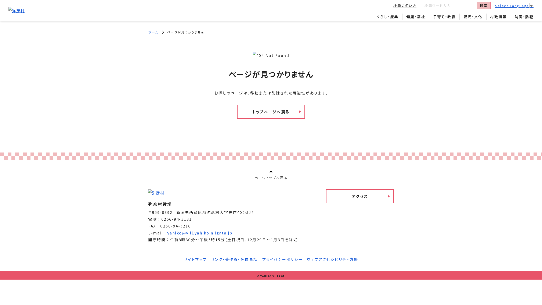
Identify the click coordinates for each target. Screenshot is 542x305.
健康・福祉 (415, 16)
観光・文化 (473, 16)
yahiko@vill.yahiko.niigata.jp (200, 233)
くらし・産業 (387, 16)
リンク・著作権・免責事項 (234, 259)
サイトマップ (195, 259)
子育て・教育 (444, 16)
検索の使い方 (404, 5)
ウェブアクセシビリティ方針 (332, 259)
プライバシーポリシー (282, 259)
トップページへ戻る (271, 111)
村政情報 (498, 16)
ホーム (153, 32)
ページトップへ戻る (271, 177)
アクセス (360, 196)
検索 (484, 5)
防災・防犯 (524, 16)
